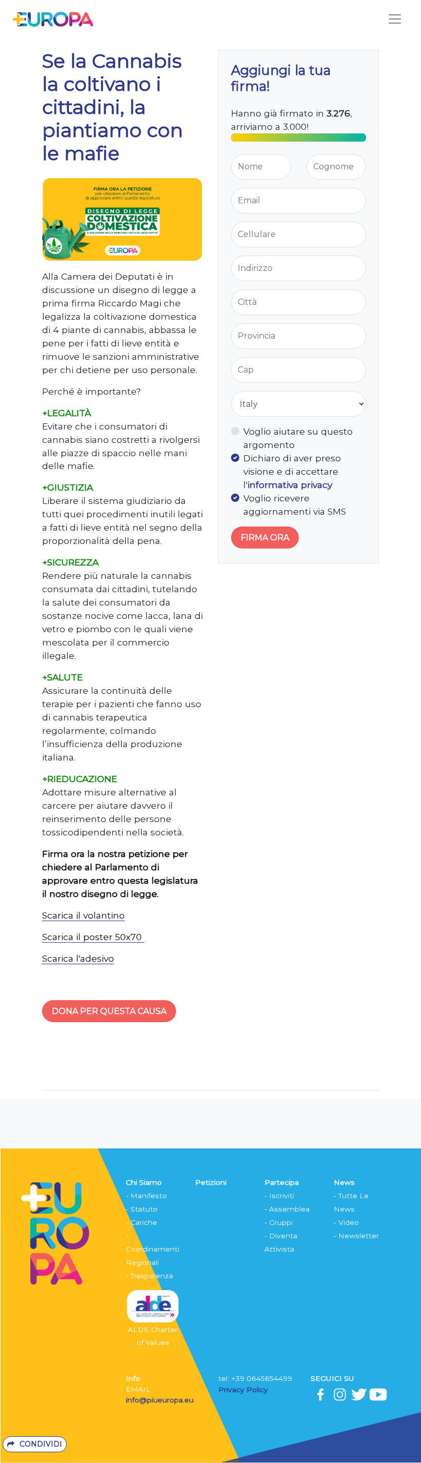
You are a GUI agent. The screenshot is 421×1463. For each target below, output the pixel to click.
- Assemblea (287, 1209)
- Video (346, 1222)
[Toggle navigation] (395, 19)
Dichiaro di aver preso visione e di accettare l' (292, 471)
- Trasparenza (149, 1276)
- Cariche (141, 1222)
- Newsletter (356, 1236)
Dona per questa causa (109, 1011)
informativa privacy (289, 484)
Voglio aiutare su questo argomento (298, 438)
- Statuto (142, 1209)
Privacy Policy (244, 1390)
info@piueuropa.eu (160, 1400)
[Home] (52, 18)
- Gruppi (278, 1222)
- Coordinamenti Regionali (152, 1249)
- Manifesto (146, 1196)
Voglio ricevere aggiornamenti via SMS (294, 505)
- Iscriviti (279, 1196)
